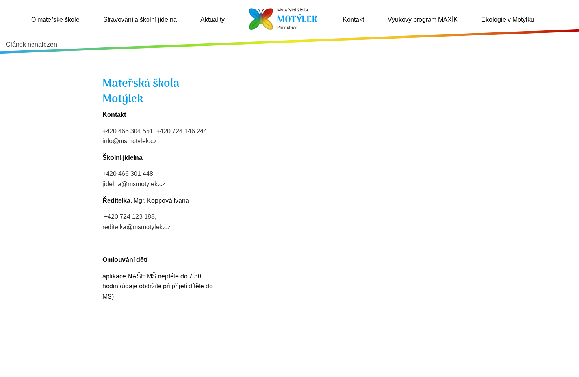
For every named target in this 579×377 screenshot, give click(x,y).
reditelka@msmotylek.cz (136, 227)
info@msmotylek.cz (129, 141)
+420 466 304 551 (127, 131)
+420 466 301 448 (127, 173)
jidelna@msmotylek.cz (133, 184)
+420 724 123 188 (129, 216)
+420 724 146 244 (181, 131)
